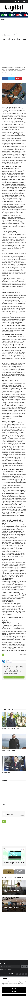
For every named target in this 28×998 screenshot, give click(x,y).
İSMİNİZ (3, 804)
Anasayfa (4, 34)
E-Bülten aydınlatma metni (5, 969)
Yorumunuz (5, 785)
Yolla (3, 821)
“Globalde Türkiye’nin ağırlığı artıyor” (10, 728)
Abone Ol (14, 677)
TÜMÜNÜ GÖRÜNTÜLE (19, 877)
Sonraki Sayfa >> (22, 655)
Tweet (12, 78)
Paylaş (5, 78)
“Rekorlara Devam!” (6, 772)
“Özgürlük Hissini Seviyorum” (9, 750)
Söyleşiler (15, 34)
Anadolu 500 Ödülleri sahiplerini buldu (14, 863)
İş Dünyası (9, 34)
